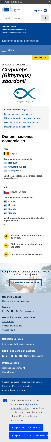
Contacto (21, 390)
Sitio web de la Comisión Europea (18, 344)
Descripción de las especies (17, 127)
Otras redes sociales (33, 356)
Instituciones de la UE (12, 368)
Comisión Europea (9, 27)
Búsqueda (45, 18)
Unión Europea (9, 372)
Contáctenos (8, 321)
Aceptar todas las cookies (26, 427)
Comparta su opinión (25, 282)
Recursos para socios (31, 382)
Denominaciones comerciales (13, 30)
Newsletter (29, 311)
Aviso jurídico (8, 390)
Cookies (6, 386)
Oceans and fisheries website (15, 301)
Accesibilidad (8, 330)
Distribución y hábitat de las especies (21, 122)
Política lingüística (10, 382)
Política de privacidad (12, 326)
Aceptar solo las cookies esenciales (30, 435)
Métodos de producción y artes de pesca (23, 118)
